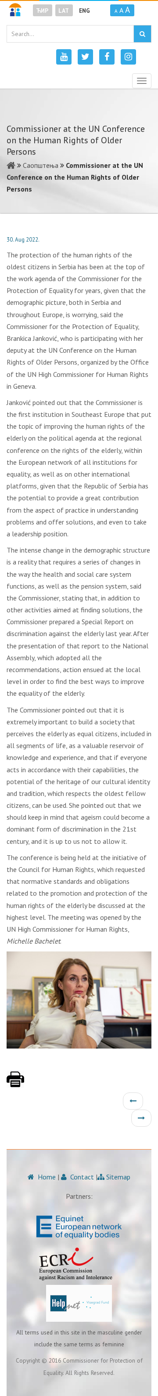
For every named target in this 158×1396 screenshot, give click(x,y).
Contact (81, 1176)
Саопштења (40, 165)
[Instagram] (128, 57)
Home (46, 1176)
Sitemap (117, 1176)
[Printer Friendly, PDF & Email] (15, 1083)
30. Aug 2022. (23, 239)
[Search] (142, 33)
